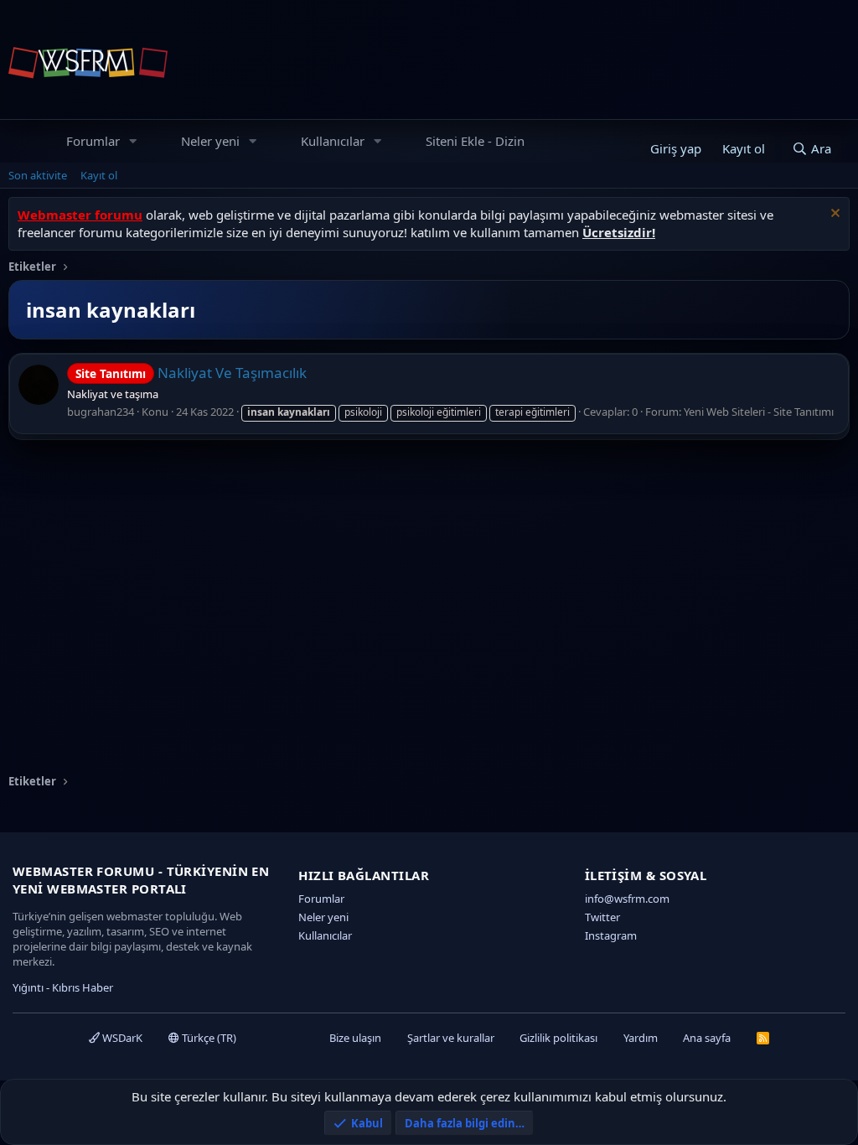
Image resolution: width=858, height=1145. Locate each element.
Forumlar (93, 140)
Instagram (611, 935)
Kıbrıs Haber (82, 987)
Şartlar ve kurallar (450, 1037)
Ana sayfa (707, 1037)
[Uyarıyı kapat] (833, 215)
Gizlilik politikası (558, 1037)
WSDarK (121, 1037)
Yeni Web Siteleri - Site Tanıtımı (759, 411)
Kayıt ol (98, 175)
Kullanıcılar (332, 140)
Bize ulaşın (355, 1037)
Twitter (602, 917)
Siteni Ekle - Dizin (475, 140)
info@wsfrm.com (627, 898)
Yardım (640, 1037)
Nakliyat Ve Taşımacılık (191, 372)
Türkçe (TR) (207, 1037)
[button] (133, 141)
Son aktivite (37, 175)
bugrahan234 (100, 411)
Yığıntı (28, 987)
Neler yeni (210, 140)
